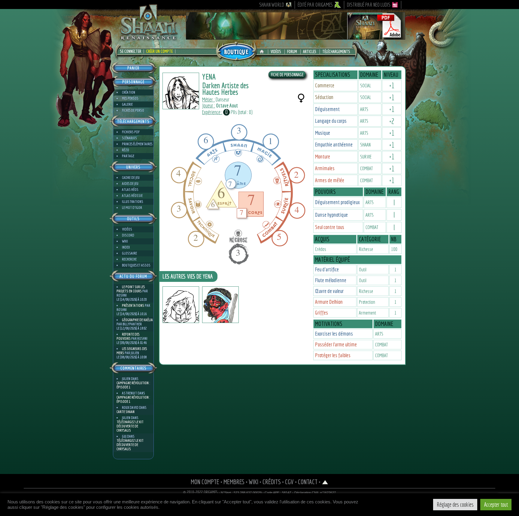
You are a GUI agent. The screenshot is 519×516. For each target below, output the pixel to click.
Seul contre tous (329, 227)
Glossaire (129, 253)
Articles (309, 51)
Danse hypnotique (331, 215)
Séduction (324, 97)
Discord (128, 235)
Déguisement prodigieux (337, 202)
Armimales (325, 168)
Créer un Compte (159, 51)
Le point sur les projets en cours (131, 289)
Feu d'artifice (327, 269)
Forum (292, 51)
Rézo (125, 150)
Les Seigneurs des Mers (132, 350)
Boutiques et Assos (136, 265)
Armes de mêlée (329, 180)
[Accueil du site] (263, 51)
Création (128, 92)
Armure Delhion (329, 302)
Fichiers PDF (131, 132)
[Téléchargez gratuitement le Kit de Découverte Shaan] (295, 37)
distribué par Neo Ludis (368, 5)
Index (126, 247)
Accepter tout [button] (496, 504)
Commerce (324, 85)
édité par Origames (315, 5)
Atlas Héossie (132, 195)
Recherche (129, 259)
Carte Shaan (126, 411)
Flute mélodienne (330, 280)
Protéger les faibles (333, 355)
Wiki (125, 241)
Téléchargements (336, 51)
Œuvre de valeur (329, 291)
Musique (322, 133)
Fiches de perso (133, 110)
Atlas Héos (130, 189)
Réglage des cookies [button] (455, 504)
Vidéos (276, 51)
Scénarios (129, 138)
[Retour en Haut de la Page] (325, 481)
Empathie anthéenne (334, 144)
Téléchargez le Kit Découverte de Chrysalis (130, 426)
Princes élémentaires (137, 144)
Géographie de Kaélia (137, 320)
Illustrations (132, 201)
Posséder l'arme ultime (336, 344)
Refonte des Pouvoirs (128, 336)
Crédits (272, 481)
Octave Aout (227, 105)
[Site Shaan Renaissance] (148, 39)
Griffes (321, 312)
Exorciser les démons (334, 333)
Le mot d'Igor (132, 207)
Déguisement (327, 109)
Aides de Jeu (130, 183)
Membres (233, 481)
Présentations (133, 305)
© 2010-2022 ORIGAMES (200, 492)
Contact (307, 481)
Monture (322, 156)
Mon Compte (205, 481)
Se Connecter (130, 51)
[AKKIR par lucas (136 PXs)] (220, 304)
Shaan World (271, 5)
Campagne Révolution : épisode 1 (133, 385)
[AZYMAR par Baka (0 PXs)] (180, 304)
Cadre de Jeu (131, 177)
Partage (128, 156)
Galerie (127, 104)
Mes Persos (130, 98)
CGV (289, 481)
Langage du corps (331, 121)
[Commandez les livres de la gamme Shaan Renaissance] (236, 50)
